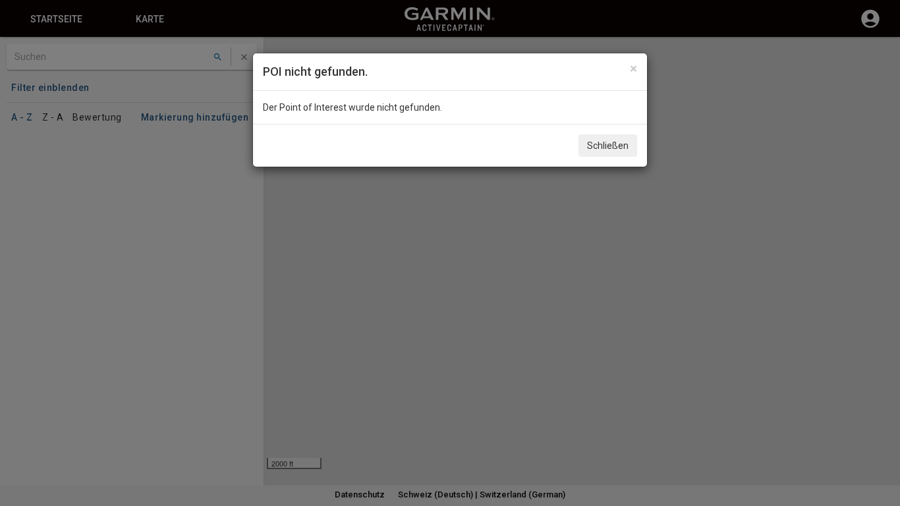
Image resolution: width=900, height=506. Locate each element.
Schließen (608, 145)
